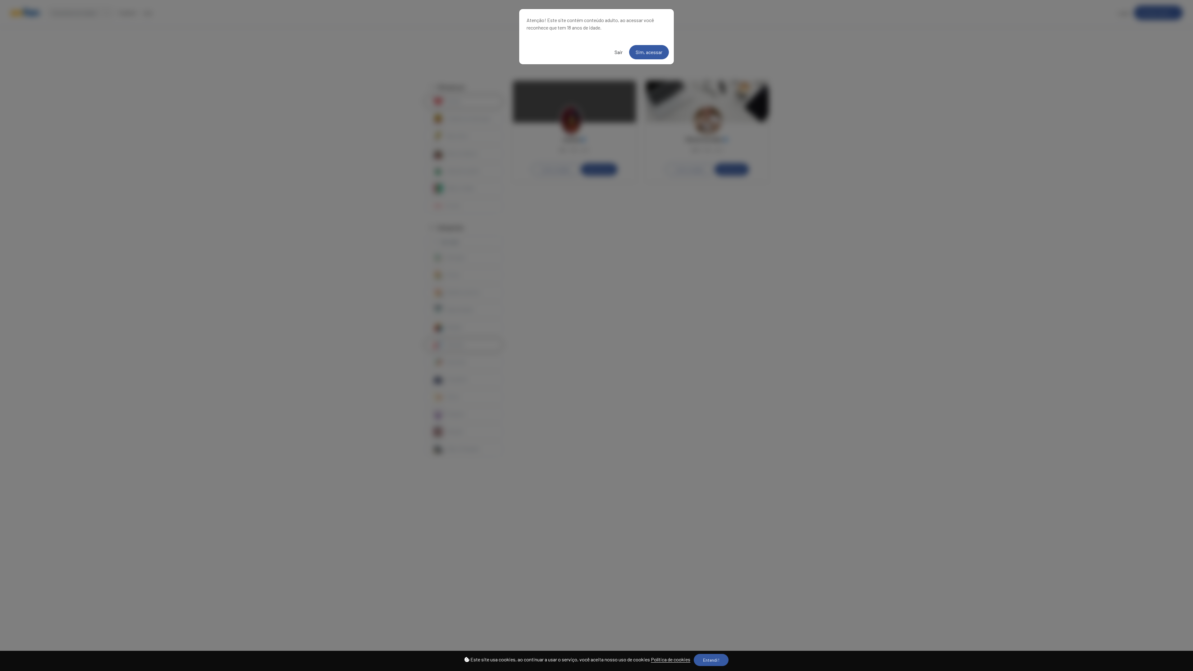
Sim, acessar (649, 52)
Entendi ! (711, 660)
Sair (619, 52)
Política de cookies (670, 659)
